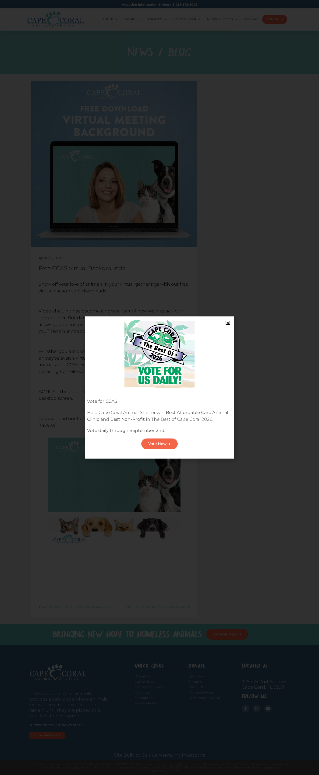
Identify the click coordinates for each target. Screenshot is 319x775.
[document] (159, 387)
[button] (228, 323)
